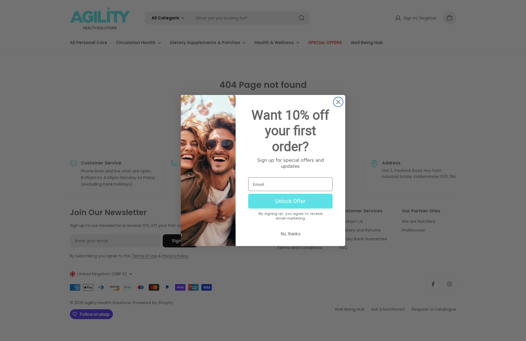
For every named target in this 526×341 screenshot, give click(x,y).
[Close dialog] (338, 102)
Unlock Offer (290, 201)
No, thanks (291, 233)
